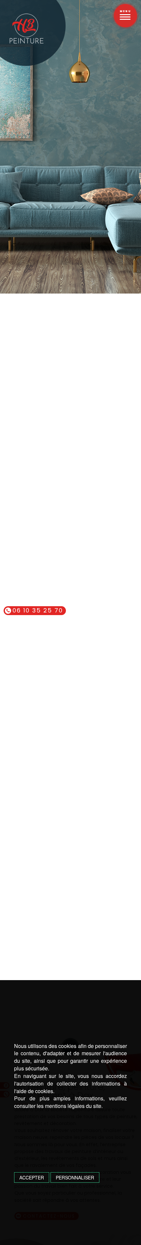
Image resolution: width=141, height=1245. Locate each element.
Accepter (31, 1177)
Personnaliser (75, 1177)
